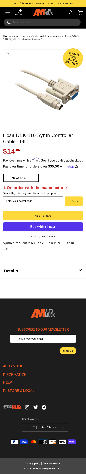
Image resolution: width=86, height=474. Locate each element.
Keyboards (21, 36)
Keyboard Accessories (46, 36)
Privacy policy (33, 463)
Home (7, 36)
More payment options (43, 236)
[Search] (9, 22)
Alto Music (37, 468)
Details (11, 271)
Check (74, 201)
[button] (7, 12)
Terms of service (51, 463)
